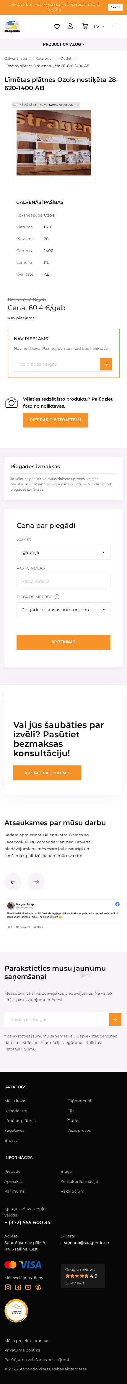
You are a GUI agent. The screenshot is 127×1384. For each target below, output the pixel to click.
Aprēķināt (64, 642)
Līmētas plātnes (19, 1120)
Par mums (14, 1191)
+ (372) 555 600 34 (27, 1222)
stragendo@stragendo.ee (85, 1242)
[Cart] (85, 26)
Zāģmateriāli (79, 1100)
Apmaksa (13, 1181)
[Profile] (70, 26)
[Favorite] (57, 26)
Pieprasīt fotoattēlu (55, 420)
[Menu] (115, 27)
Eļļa (71, 1110)
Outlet (73, 1120)
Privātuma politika (22, 1350)
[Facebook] (18, 1288)
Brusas (10, 1140)
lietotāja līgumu (20, 1049)
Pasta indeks (31, 568)
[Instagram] (8, 1288)
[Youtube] (28, 1288)
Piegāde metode (35, 596)
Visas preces (79, 1130)
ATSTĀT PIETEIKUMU (47, 772)
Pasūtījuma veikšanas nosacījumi (36, 1359)
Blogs (66, 1171)
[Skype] (38, 1288)
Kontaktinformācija (79, 1181)
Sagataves (14, 1130)
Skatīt (115, 7)
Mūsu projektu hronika (26, 1340)
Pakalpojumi (73, 1191)
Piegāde (12, 1171)
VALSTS (24, 539)
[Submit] (115, 1019)
